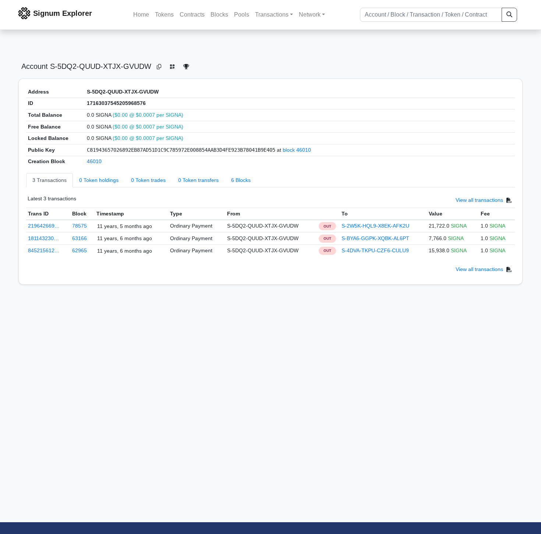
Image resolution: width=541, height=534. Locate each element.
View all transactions (479, 200)
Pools (241, 14)
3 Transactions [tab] (49, 180)
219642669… (44, 226)
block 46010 (297, 150)
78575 (79, 226)
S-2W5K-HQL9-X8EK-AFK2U (375, 226)
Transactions (272, 14)
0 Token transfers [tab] (198, 180)
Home (141, 14)
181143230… (43, 238)
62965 (79, 250)
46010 (94, 161)
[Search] (509, 15)
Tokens (164, 14)
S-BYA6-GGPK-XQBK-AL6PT (375, 238)
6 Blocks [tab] (241, 180)
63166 (79, 238)
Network (310, 14)
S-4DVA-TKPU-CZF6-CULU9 (375, 250)
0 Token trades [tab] (148, 180)
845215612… (44, 250)
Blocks (219, 14)
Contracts (192, 14)
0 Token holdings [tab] (99, 180)
